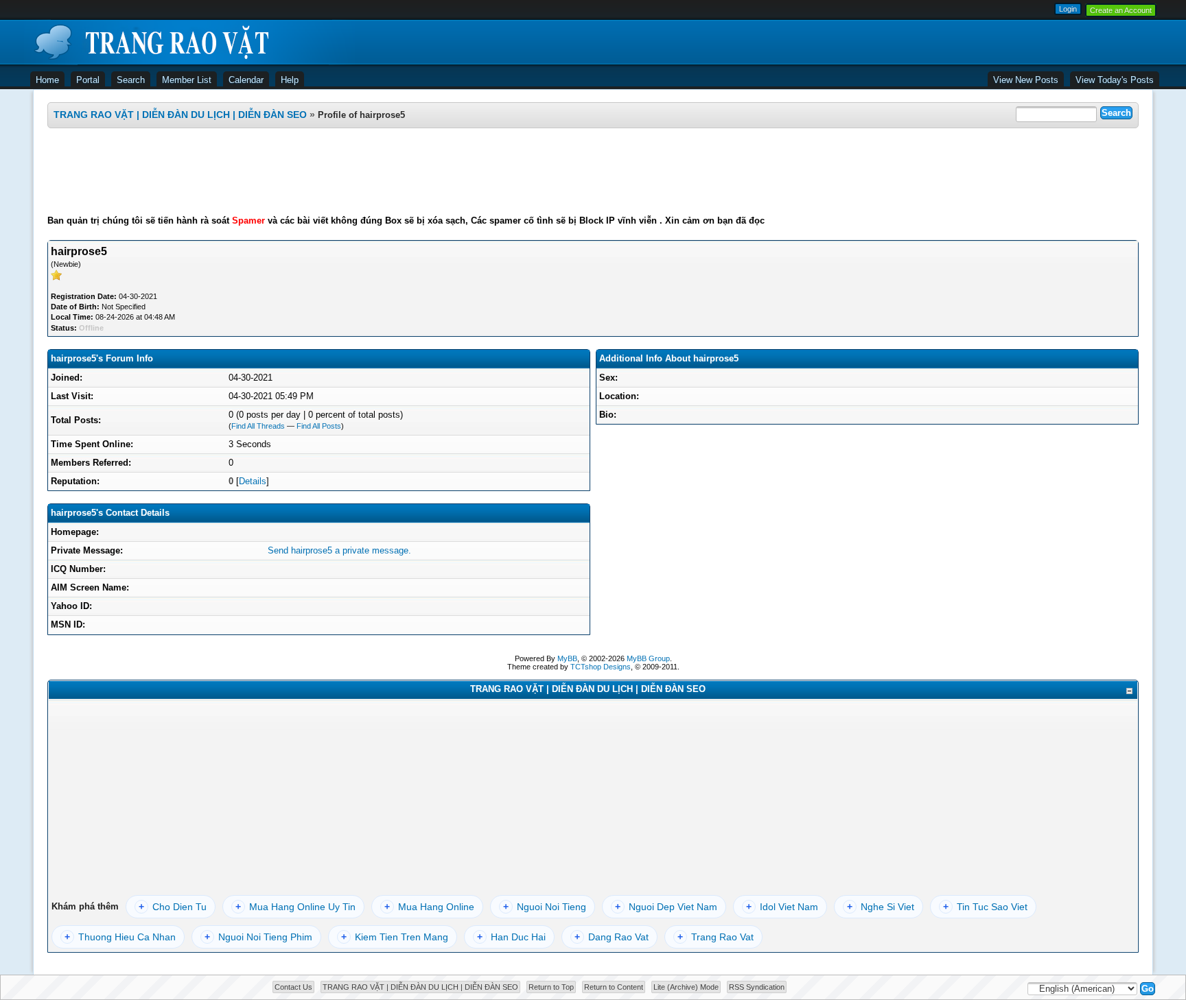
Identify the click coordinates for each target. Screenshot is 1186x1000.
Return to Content (613, 987)
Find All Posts (318, 426)
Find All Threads (258, 426)
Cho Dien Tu (173, 906)
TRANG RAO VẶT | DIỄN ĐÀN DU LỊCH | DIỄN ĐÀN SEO (180, 114)
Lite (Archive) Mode (686, 987)
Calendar (246, 80)
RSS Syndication (756, 987)
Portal (88, 80)
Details (252, 481)
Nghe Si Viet (880, 906)
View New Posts (1025, 80)
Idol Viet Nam (782, 906)
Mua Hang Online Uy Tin (295, 906)
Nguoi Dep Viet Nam (666, 906)
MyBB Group (648, 658)
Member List (186, 80)
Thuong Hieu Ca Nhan (120, 936)
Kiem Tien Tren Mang (394, 936)
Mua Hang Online (429, 906)
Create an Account (1121, 10)
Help (290, 80)
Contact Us (293, 987)
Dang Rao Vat (611, 936)
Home (47, 80)
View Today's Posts (1114, 80)
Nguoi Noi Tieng (544, 906)
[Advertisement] (593, 171)
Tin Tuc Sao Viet (985, 906)
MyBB (567, 658)
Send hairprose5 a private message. (339, 550)
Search (131, 80)
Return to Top (551, 987)
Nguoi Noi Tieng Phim (258, 936)
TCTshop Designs (600, 667)
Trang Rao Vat (715, 936)
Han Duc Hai (511, 936)
